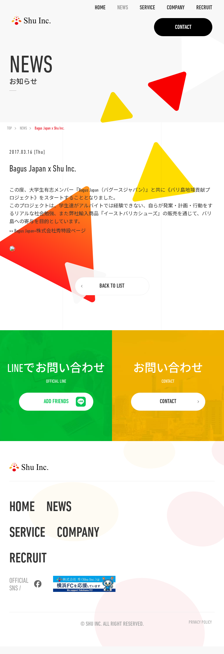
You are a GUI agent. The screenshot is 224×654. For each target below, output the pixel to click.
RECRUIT (204, 8)
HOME (100, 8)
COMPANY (176, 8)
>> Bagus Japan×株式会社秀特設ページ (47, 231)
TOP (9, 128)
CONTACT (183, 27)
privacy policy (200, 622)
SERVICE (147, 8)
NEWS (122, 8)
